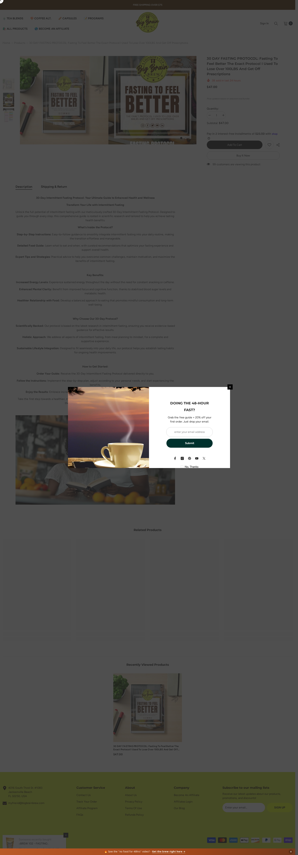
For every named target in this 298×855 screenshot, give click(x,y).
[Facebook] (175, 458)
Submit (189, 443)
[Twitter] (204, 458)
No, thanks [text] (191, 466)
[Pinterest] (189, 458)
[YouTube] (196, 458)
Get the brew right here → (169, 851)
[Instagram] (182, 458)
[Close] (230, 387)
